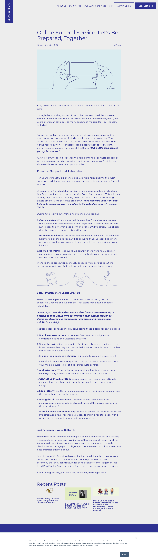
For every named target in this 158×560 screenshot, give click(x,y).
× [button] (135, 537)
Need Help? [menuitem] (107, 6)
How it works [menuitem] (74, 6)
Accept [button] (124, 554)
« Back (117, 45)
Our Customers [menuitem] (92, 6)
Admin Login (124, 6)
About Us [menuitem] (61, 6)
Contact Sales (145, 6)
